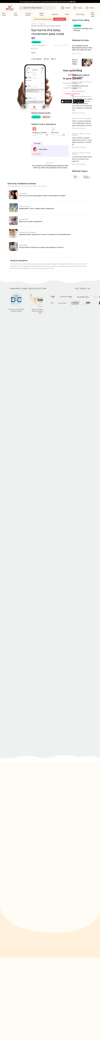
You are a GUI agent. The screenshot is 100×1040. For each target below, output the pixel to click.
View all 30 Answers (80, 147)
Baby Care (46, 117)
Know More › (37, 154)
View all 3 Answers (79, 113)
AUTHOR (37, 143)
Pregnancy (36, 117)
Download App (59, 19)
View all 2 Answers (79, 91)
